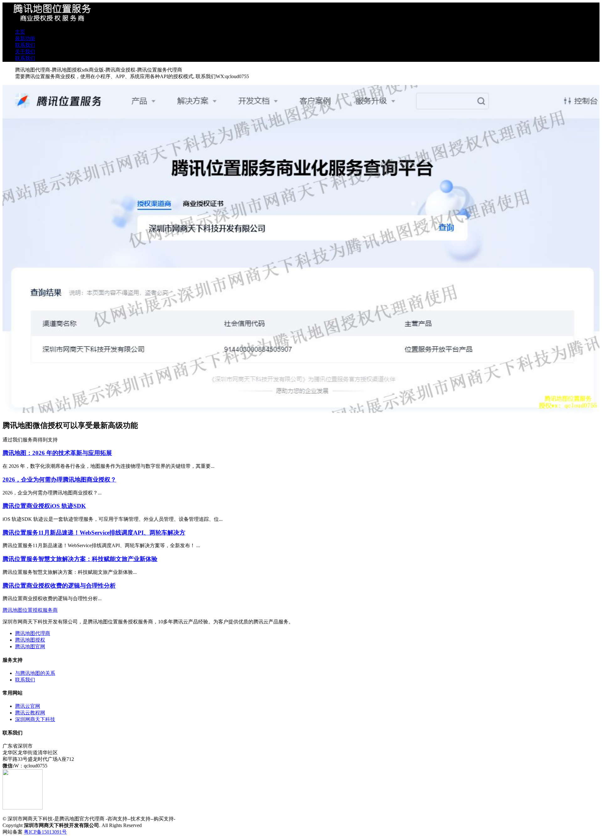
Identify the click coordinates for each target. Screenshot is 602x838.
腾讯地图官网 (30, 646)
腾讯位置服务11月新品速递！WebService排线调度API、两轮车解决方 (94, 532)
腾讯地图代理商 (32, 633)
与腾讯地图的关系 (35, 673)
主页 (20, 32)
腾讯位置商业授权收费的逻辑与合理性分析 (59, 585)
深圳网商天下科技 (35, 719)
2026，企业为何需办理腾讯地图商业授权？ (59, 479)
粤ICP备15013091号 (45, 832)
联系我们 (25, 45)
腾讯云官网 (27, 706)
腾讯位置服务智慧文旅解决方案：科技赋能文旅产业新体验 (80, 559)
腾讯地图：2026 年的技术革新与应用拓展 (57, 453)
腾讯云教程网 (30, 712)
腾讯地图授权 (30, 640)
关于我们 (25, 51)
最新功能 (25, 38)
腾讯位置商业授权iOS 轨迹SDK (44, 506)
